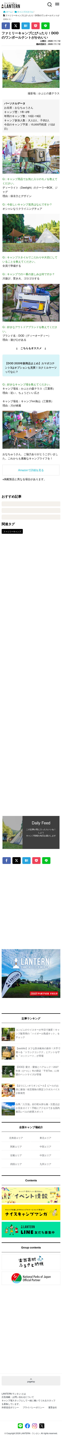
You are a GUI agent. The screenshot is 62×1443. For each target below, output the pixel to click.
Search (49, 2)
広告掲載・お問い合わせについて (18, 1396)
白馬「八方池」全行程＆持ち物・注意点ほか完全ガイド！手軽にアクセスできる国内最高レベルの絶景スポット (38, 1107)
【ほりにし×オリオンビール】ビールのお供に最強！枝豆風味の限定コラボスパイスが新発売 (38, 1089)
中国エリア (45, 1155)
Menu (57, 2)
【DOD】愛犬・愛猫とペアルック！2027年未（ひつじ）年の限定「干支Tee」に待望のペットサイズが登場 (37, 1070)
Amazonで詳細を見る (31, 470)
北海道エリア (16, 1137)
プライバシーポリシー (33, 1407)
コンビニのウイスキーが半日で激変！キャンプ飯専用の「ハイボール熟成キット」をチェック (38, 1033)
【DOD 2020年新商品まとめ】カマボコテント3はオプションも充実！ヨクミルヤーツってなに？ (31, 367)
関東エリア (16, 1146)
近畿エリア (16, 1155)
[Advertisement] (31, 677)
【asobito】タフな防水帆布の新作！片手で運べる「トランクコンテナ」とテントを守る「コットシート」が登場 (38, 1052)
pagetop (31, 1381)
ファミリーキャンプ (12, 531)
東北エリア (45, 1137)
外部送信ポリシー (10, 1407)
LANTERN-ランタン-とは (14, 1393)
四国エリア (16, 1164)
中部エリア (45, 1146)
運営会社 (52, 1407)
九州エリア (45, 1164)
